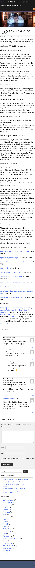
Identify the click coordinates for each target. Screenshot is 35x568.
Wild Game (6, 550)
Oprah (5, 534)
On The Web (7, 531)
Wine (4, 553)
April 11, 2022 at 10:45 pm (8, 380)
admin (7, 37)
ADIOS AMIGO (23, 479)
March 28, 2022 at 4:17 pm (8, 339)
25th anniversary (8, 500)
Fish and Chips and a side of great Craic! (13, 297)
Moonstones (25, 2)
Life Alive (12, 317)
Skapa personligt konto (10, 484)
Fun (4, 514)
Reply (33, 347)
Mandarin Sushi (17, 308)
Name (3, 447)
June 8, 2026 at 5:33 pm (8, 400)
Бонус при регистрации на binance (15, 491)
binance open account (10, 479)
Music (5, 522)
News (5, 526)
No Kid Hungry (8, 529)
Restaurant (6, 536)
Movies (5, 519)
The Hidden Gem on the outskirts (11, 272)
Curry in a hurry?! (6, 268)
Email (3, 453)
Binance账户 (7, 482)
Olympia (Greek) (5, 308)
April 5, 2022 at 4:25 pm (10, 351)
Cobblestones (13, 2)
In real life (6, 517)
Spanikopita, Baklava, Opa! (9, 258)
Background (7, 505)
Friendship (6, 512)
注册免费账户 (7, 488)
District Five (4, 323)
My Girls (5, 524)
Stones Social (7, 543)
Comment (3, 430)
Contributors (7, 510)
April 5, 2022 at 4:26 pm (12, 363)
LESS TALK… (17, 482)
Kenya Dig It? (5, 287)
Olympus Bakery (5, 314)
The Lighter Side (8, 546)
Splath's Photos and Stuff (11, 538)
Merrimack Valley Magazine (11, 5)
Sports (5, 541)
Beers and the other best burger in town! (13, 262)
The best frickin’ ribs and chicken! (11, 276)
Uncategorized (7, 548)
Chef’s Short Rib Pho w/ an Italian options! (14, 251)
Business (6, 507)
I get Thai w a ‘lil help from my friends (13, 283)
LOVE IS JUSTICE (19, 488)
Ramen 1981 (27, 308)
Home (3, 2)
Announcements (8, 502)
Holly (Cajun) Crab (21, 310)
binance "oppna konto (9, 398)
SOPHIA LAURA (8, 493)
